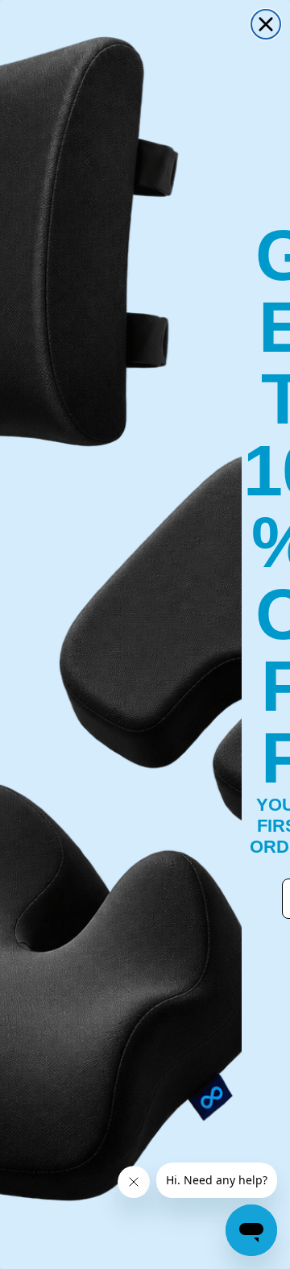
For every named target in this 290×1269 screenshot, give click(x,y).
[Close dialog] (265, 24)
